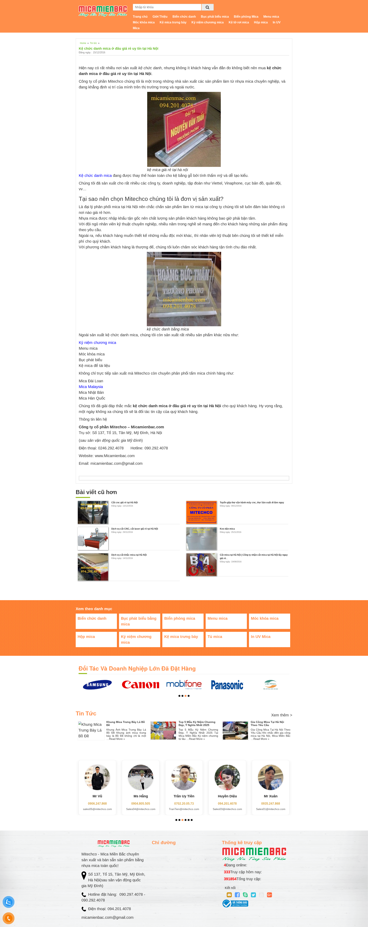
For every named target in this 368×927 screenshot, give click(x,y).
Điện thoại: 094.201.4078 (109, 909)
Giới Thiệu (160, 16)
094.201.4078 (227, 803)
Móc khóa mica (144, 22)
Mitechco (115, 81)
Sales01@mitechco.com (270, 809)
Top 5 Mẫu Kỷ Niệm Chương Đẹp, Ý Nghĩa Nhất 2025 (197, 723)
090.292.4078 (93, 900)
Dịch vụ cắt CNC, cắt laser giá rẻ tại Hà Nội (134, 528)
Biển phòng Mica (246, 16)
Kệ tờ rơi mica (239, 22)
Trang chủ (140, 16)
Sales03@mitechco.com (227, 809)
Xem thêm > (281, 715)
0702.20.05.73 (184, 803)
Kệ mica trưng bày (173, 22)
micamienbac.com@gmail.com (107, 917)
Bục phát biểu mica (215, 16)
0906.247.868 (97, 803)
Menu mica (271, 16)
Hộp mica (261, 22)
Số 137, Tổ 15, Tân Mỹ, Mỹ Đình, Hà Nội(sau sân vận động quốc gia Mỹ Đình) (113, 880)
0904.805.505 (140, 803)
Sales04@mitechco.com (140, 809)
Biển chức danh (184, 16)
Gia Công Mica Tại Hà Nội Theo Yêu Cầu (267, 723)
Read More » (117, 738)
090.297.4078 (131, 894)
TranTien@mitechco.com (184, 809)
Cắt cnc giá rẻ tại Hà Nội (124, 502)
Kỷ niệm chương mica (207, 22)
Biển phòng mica (179, 618)
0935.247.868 (270, 803)
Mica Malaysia (91, 387)
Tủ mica (215, 636)
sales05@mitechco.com (97, 809)
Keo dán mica (227, 528)
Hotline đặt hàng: (103, 894)
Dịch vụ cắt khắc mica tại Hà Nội (129, 555)
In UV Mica (260, 636)
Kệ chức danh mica (95, 175)
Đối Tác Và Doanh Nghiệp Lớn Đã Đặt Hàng (137, 668)
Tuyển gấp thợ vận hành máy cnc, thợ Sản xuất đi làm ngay (252, 502)
